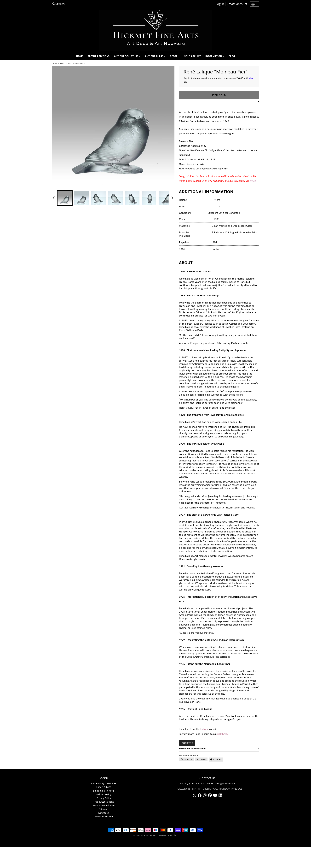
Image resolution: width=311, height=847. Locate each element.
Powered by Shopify (167, 835)
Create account (237, 4)
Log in (220, 4)
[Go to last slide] (54, 198)
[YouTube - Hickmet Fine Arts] (215, 795)
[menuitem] (79, 56)
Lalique (204, 728)
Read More (187, 742)
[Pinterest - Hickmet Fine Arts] (210, 795)
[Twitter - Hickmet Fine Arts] (194, 795)
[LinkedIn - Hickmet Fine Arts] (220, 795)
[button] (65, 198)
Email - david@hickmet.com (221, 783)
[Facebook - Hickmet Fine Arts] (200, 795)
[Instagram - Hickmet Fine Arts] (205, 795)
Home (54, 63)
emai (252, 180)
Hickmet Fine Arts (148, 835)
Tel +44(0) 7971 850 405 (192, 783)
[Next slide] (172, 198)
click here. (222, 733)
